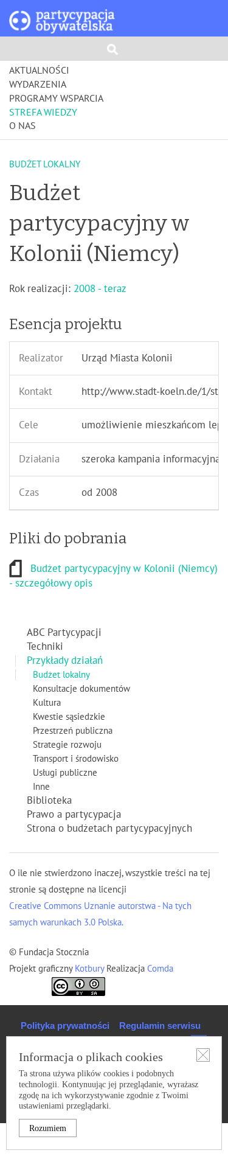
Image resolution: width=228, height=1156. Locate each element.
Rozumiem (47, 1128)
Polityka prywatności (65, 1025)
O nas (22, 125)
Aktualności (39, 70)
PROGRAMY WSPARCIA (56, 98)
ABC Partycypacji (64, 632)
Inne (41, 786)
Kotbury (90, 968)
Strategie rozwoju (67, 744)
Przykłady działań (65, 660)
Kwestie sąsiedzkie (69, 716)
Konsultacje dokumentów (81, 688)
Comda (159, 968)
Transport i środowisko (76, 758)
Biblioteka (49, 800)
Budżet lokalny (61, 674)
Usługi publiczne (65, 772)
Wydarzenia (37, 84)
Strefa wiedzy (43, 112)
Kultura (47, 702)
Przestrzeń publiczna (72, 730)
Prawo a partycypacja (74, 814)
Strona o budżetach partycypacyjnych (109, 828)
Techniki (45, 646)
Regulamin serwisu (160, 1025)
